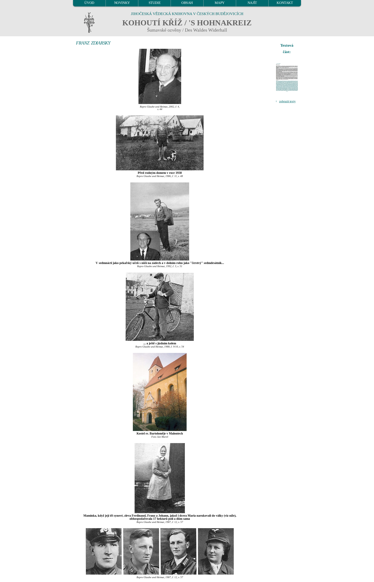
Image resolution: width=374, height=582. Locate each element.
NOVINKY (122, 3)
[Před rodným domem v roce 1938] (160, 142)
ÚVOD (89, 3)
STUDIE (155, 3)
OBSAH (187, 3)
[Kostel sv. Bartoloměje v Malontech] (160, 392)
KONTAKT (285, 3)
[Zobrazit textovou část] (287, 77)
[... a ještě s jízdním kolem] (160, 307)
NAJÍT (252, 3)
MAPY (219, 3)
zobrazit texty (287, 101)
